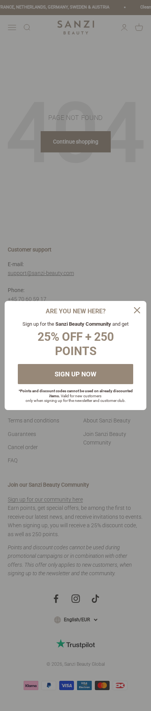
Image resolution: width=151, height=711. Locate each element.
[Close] (137, 310)
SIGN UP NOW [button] (75, 374)
